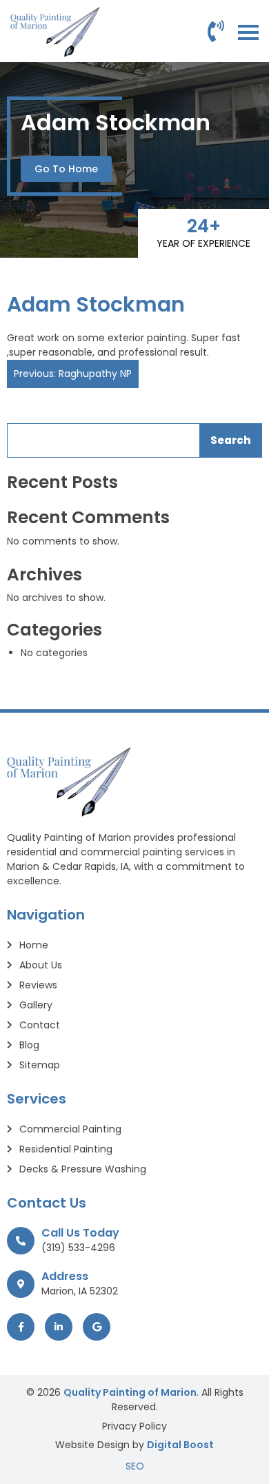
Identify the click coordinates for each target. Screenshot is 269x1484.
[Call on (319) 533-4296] (216, 31)
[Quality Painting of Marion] (55, 32)
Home (33, 945)
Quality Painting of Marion (130, 1392)
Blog (29, 1045)
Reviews (38, 985)
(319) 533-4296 (78, 1247)
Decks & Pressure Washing (82, 1169)
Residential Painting (65, 1149)
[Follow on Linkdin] (58, 1327)
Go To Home (66, 169)
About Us (40, 965)
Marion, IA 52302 (79, 1291)
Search (230, 440)
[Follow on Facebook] (20, 1327)
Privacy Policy (134, 1426)
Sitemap (39, 1065)
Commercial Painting (70, 1129)
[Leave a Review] (96, 1327)
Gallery (35, 1005)
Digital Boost (180, 1445)
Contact (39, 1025)
